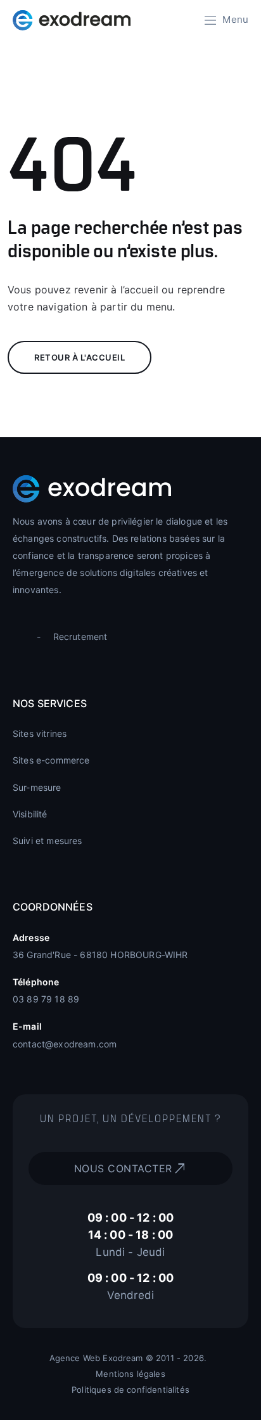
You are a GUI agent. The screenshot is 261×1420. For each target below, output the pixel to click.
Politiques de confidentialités (130, 1390)
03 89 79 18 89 (46, 999)
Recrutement (80, 636)
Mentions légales (130, 1374)
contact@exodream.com (65, 1044)
